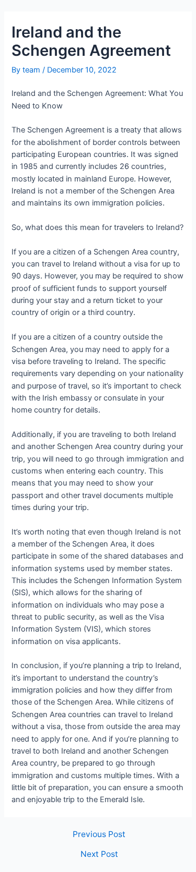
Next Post (99, 854)
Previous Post (99, 834)
